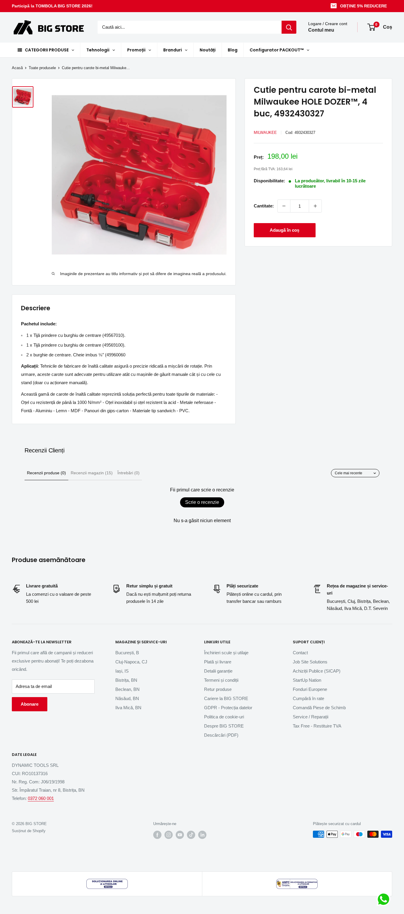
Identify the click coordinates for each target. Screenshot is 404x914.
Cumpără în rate (308, 698)
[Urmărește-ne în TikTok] (191, 835)
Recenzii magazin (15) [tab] (92, 472)
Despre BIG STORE (224, 725)
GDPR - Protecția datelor (228, 707)
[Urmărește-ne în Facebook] (157, 835)
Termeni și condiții (221, 680)
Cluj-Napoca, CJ (131, 661)
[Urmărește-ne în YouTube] (180, 835)
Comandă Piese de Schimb (319, 707)
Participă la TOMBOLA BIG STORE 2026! (52, 6)
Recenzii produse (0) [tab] (46, 472)
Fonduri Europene (310, 689)
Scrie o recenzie (202, 502)
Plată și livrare (217, 661)
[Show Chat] (385, 899)
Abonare (29, 704)
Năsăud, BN (127, 698)
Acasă (17, 68)
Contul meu (321, 30)
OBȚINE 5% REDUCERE (363, 6)
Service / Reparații (310, 716)
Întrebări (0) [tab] (128, 472)
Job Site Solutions (310, 661)
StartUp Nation (307, 680)
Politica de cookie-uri (224, 716)
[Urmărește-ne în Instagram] (168, 835)
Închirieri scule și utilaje (226, 652)
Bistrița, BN (126, 680)
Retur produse (218, 689)
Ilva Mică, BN (128, 707)
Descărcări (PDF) (221, 735)
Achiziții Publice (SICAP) (316, 670)
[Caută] (289, 27)
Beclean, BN (127, 689)
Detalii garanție (218, 670)
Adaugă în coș (284, 230)
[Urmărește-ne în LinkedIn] (202, 835)
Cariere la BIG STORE (226, 698)
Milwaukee (265, 132)
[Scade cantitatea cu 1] (284, 206)
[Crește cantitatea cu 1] (315, 206)
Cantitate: (264, 205)
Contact (300, 652)
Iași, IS (122, 670)
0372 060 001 (41, 798)
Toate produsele (42, 68)
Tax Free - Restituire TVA (317, 725)
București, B (127, 652)
